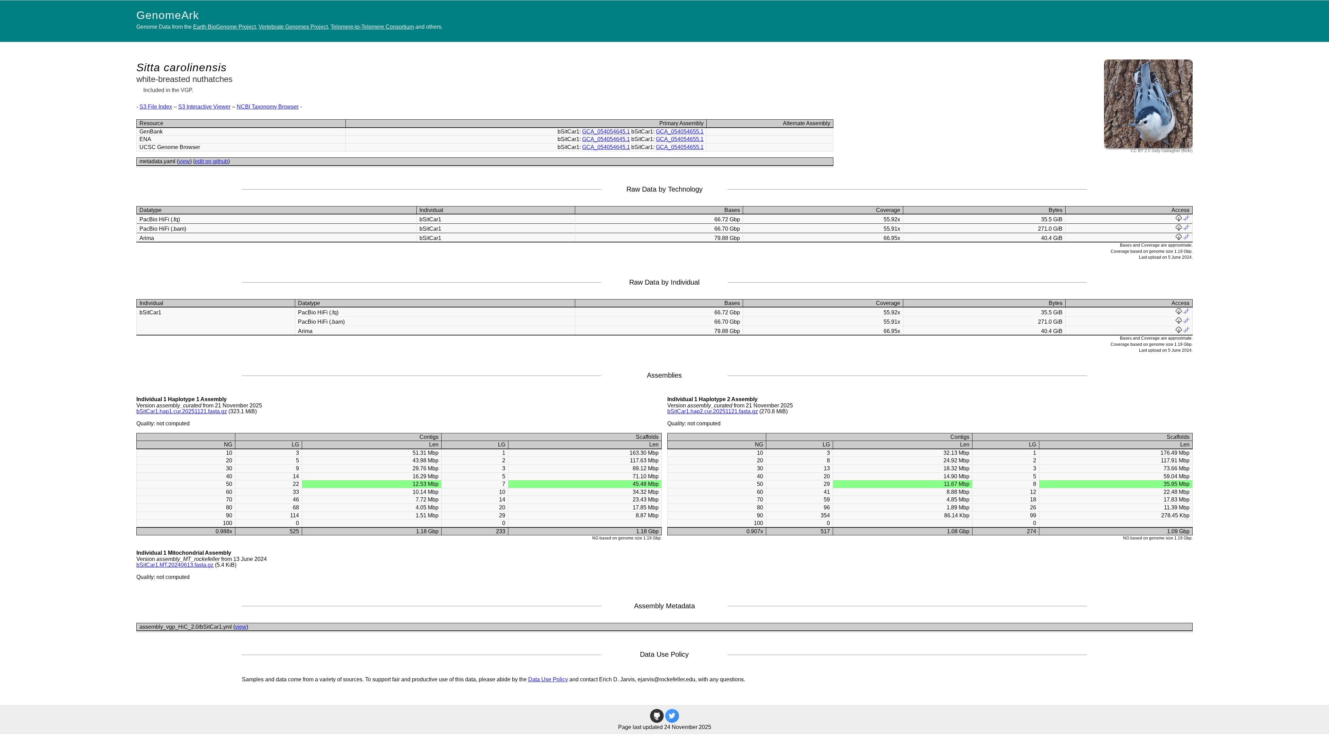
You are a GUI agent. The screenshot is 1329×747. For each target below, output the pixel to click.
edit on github (211, 161)
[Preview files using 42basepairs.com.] (1186, 219)
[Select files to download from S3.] (1179, 219)
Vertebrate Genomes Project (293, 27)
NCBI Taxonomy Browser (268, 107)
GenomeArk (167, 15)
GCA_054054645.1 (606, 132)
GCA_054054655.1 (680, 132)
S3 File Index (155, 107)
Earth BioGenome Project (224, 27)
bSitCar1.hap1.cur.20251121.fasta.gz (181, 411)
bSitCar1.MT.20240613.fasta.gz (175, 565)
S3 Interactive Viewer (204, 107)
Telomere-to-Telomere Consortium (372, 27)
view (184, 161)
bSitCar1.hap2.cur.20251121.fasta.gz (712, 411)
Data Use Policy (548, 679)
